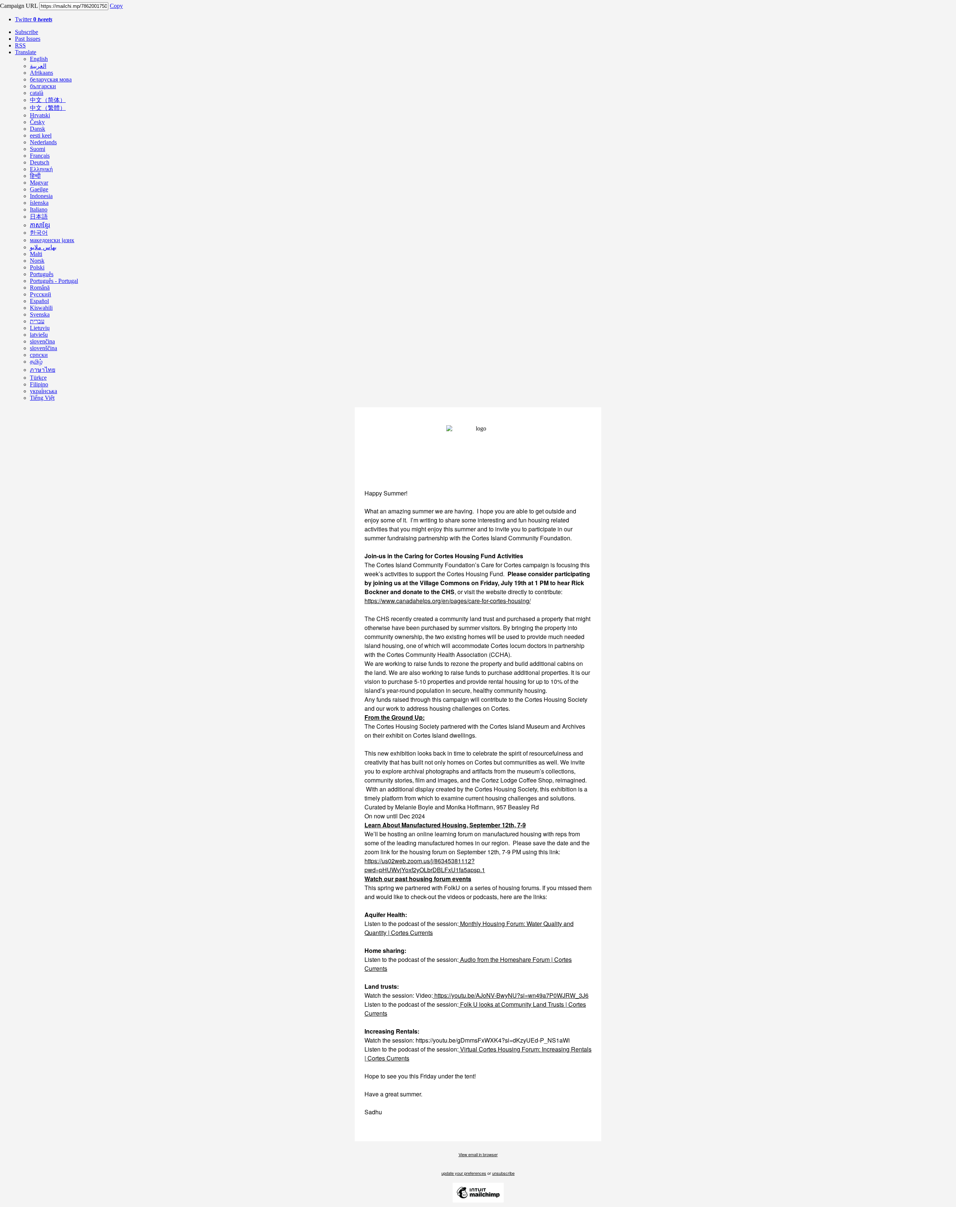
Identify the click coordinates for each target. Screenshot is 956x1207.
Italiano (38, 209)
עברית (37, 321)
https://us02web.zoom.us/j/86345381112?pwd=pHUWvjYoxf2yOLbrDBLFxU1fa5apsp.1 (424, 865)
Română (40, 287)
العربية (38, 66)
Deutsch (39, 162)
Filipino (39, 384)
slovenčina (42, 341)
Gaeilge (39, 189)
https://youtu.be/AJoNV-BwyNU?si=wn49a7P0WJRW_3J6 (511, 995)
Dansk (37, 129)
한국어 (39, 232)
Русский (40, 294)
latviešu (39, 334)
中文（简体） (48, 100)
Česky (37, 122)
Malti (36, 254)
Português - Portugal (54, 281)
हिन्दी (35, 176)
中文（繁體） (48, 108)
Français (40, 155)
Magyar (39, 182)
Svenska (40, 314)
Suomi (37, 149)
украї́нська (43, 391)
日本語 (39, 216)
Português (41, 274)
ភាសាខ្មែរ (40, 225)
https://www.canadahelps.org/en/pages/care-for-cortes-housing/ (447, 600)
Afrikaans (41, 73)
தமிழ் (36, 361)
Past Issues (27, 39)
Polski (37, 267)
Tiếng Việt (42, 398)
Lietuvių (40, 328)
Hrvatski (40, 115)
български (43, 86)
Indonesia (41, 196)
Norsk (37, 260)
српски (39, 355)
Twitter (33, 19)
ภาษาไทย (42, 370)
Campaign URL (19, 6)
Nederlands (43, 142)
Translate (25, 52)
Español (39, 301)
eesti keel (41, 135)
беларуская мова (51, 79)
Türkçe (38, 377)
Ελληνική (41, 169)
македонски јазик (52, 240)
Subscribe (26, 32)
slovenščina (43, 348)
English (39, 59)
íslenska (39, 203)
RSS (20, 45)
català (36, 93)
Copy (116, 6)
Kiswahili (41, 308)
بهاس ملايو (43, 247)
